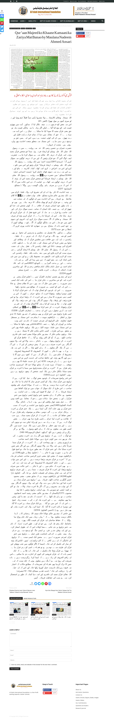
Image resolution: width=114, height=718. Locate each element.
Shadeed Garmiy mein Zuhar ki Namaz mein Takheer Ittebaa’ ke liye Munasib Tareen (22, 591)
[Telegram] (39, 583)
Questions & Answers (82, 705)
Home (10, 26)
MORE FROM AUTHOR (30, 598)
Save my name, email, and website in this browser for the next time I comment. (34, 664)
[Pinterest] (46, 583)
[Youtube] (16, 1)
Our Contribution (82, 1)
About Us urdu (73, 1)
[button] (102, 21)
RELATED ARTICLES (16, 598)
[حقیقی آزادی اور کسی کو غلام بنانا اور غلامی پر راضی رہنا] (40, 609)
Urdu (34, 28)
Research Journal (81, 708)
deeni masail (29, 28)
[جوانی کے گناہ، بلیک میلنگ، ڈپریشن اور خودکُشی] (61, 609)
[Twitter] (35, 583)
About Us (78, 689)
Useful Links (102, 1)
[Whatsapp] (42, 583)
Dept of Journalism (67, 21)
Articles (29, 26)
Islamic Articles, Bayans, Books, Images (87, 697)
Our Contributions (81, 703)
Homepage (14, 21)
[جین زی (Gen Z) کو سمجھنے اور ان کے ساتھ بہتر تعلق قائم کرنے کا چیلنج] (19, 609)
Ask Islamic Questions (93, 1)
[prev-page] (10, 622)
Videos (93, 21)
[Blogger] (10, 1)
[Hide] (0, 33)
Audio (22, 21)
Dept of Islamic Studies (48, 21)
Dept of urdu (82, 21)
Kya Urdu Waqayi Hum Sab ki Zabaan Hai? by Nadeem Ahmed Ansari (58, 591)
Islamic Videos (80, 700)
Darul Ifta (32, 21)
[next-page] (13, 622)
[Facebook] (13, 1)
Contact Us (66, 1)
